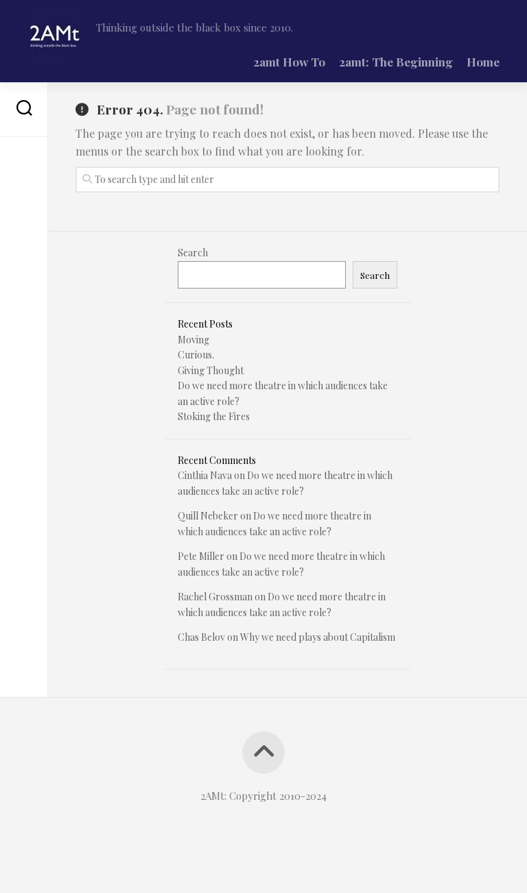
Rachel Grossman (215, 596)
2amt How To (289, 62)
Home (483, 62)
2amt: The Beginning (396, 62)
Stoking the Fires (214, 416)
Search (193, 252)
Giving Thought (211, 370)
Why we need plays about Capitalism (317, 637)
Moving (193, 339)
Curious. (196, 354)
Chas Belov (201, 637)
